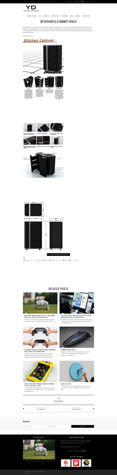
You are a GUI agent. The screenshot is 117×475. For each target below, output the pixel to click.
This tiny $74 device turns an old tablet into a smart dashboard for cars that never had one (76, 316)
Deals (71, 16)
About (25, 1)
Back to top (27, 473)
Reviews (78, 16)
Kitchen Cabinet (58, 401)
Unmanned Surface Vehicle (68, 350)
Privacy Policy (77, 446)
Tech (39, 16)
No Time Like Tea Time (76, 408)
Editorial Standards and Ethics (67, 446)
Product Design (32, 16)
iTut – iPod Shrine (40, 408)
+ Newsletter (85, 16)
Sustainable (65, 16)
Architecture (55, 16)
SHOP (49, 1)
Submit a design (42, 1)
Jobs (54, 1)
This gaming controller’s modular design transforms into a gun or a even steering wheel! (39, 350)
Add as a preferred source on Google (59, 254)
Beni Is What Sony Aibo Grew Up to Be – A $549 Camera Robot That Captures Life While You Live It (39, 316)
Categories (32, 1)
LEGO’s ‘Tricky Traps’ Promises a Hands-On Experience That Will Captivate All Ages (39, 385)
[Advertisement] (69, 8)
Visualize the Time (66, 384)
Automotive (46, 16)
